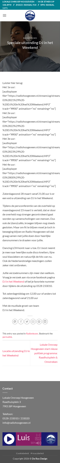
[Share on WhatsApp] (15, 321)
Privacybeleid (37, 453)
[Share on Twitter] (27, 321)
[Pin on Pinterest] (39, 321)
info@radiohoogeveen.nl (16, 422)
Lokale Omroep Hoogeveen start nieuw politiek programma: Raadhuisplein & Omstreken (44, 353)
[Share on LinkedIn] (45, 321)
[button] (4, 15)
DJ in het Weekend (13, 281)
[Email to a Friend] (33, 321)
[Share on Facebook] (21, 321)
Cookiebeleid (22, 453)
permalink (7, 337)
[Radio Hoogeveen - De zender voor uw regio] (30, 15)
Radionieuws (30, 38)
